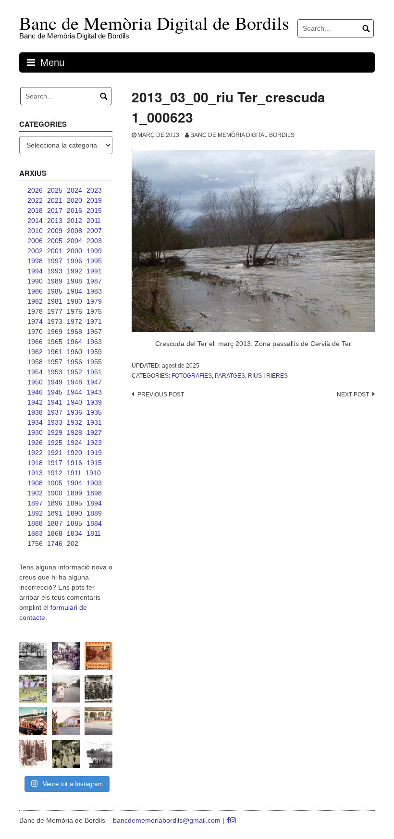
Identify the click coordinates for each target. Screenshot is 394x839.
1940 (74, 402)
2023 (94, 190)
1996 (74, 261)
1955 (94, 362)
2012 (74, 220)
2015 (94, 210)
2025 (54, 190)
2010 (35, 230)
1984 (74, 291)
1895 (74, 503)
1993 (54, 271)
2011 (93, 220)
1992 (74, 271)
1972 (74, 321)
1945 (54, 392)
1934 (35, 422)
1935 (94, 412)
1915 (94, 463)
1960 (74, 352)
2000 (74, 251)
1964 (74, 341)
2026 (35, 190)
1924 (74, 442)
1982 (35, 301)
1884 (94, 523)
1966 (35, 341)
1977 (54, 311)
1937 (54, 412)
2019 (94, 200)
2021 (54, 200)
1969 (54, 331)
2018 (35, 210)
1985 (54, 291)
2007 (94, 230)
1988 (74, 281)
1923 (94, 442)
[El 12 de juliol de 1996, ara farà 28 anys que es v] (33, 721)
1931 (94, 422)
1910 (93, 473)
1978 (35, 311)
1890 (74, 513)
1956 (74, 362)
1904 (74, 483)
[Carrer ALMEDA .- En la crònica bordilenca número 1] (66, 721)
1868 (54, 533)
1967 (94, 331)
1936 (74, 412)
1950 (35, 382)
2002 (35, 251)
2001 (54, 251)
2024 (74, 190)
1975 (94, 311)
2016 (74, 210)
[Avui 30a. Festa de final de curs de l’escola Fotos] (98, 721)
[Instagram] (233, 820)
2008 (74, 230)
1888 (35, 523)
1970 (35, 331)
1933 (54, 422)
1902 (35, 493)
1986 (35, 291)
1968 (74, 331)
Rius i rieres (268, 375)
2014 (35, 220)
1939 (94, 402)
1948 (74, 382)
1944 (74, 392)
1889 (94, 513)
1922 (35, 453)
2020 (74, 200)
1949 (54, 382)
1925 (54, 442)
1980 (74, 301)
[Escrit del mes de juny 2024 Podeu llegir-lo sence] (33, 754)
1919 (94, 453)
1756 (35, 543)
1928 (74, 432)
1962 (35, 352)
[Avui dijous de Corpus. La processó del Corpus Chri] (66, 754)
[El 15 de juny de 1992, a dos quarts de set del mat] (66, 689)
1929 (54, 432)
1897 (35, 503)
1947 (94, 382)
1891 (54, 513)
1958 (35, 362)
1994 (35, 271)
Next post (353, 394)
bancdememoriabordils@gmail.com (167, 820)
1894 (94, 503)
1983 (94, 291)
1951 (94, 372)
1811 (93, 533)
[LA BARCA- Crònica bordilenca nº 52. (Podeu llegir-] (98, 754)
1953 (54, 372)
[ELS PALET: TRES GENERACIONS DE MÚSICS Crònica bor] (98, 689)
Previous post (160, 394)
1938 (35, 412)
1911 (74, 473)
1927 (94, 432)
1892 (35, 513)
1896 (54, 503)
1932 (74, 422)
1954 (35, 372)
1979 (94, 301)
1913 (35, 473)
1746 (54, 543)
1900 (54, 493)
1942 (35, 402)
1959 (94, 352)
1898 (94, 493)
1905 (54, 483)
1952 (74, 372)
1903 (94, 483)
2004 (74, 241)
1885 (74, 523)
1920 (74, 453)
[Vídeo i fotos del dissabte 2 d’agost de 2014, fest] (33, 689)
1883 (35, 533)
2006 (35, 241)
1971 (94, 321)
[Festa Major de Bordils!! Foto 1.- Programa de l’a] (98, 656)
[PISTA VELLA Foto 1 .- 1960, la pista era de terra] (33, 656)
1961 (54, 352)
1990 (35, 281)
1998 (35, 261)
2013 (54, 220)
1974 (35, 321)
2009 (54, 230)
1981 (54, 301)
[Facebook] (228, 820)
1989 (54, 281)
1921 (54, 453)
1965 (54, 341)
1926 (35, 442)
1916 (74, 463)
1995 (94, 261)
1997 (54, 261)
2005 (54, 241)
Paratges (230, 375)
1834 (74, 533)
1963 (94, 341)
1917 (54, 463)
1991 (94, 271)
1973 (54, 321)
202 (72, 543)
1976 (74, 311)
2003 (94, 241)
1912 (54, 473)
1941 (54, 402)
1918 (35, 463)
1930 (35, 432)
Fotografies (192, 375)
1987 (94, 281)
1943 (94, 392)
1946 (35, 392)
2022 (35, 200)
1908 (35, 483)
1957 (54, 362)
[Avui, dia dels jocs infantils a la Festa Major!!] (66, 656)
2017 (54, 210)
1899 (74, 493)
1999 (94, 251)
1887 (54, 523)
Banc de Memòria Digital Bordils (242, 135)
